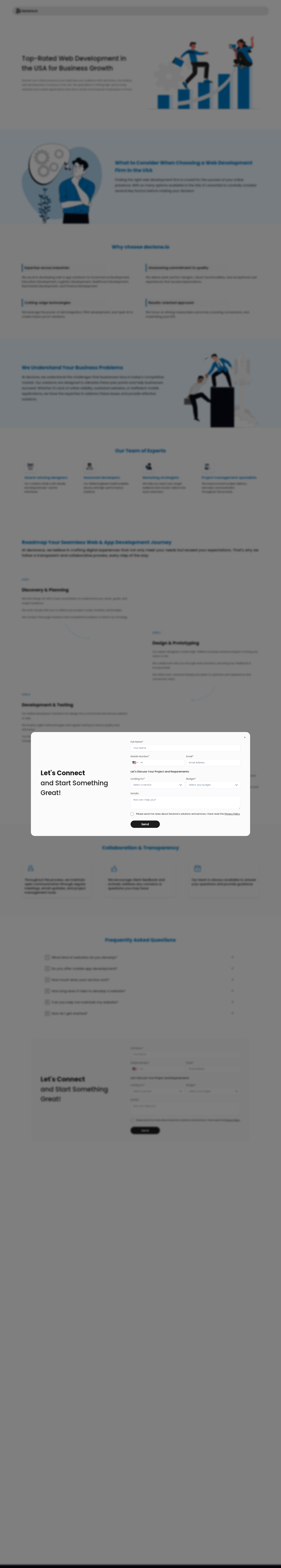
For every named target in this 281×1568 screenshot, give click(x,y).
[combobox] (135, 762)
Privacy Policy (232, 814)
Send (145, 824)
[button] (158, 785)
